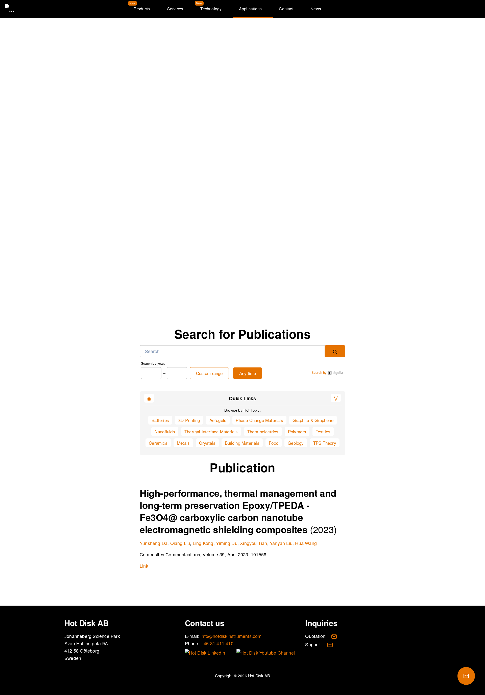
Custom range (209, 373)
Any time (247, 373)
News (315, 9)
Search (463, 9)
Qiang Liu (180, 543)
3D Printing (189, 420)
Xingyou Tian (253, 543)
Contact (286, 9)
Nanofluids (165, 431)
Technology (211, 9)
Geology (296, 443)
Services (175, 9)
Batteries (160, 420)
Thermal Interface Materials (211, 431)
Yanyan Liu (281, 543)
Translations (450, 9)
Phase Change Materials (259, 420)
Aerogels (218, 420)
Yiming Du (226, 543)
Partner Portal (477, 9)
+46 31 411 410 (217, 643)
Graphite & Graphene (313, 420)
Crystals (207, 443)
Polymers (297, 431)
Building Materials (242, 443)
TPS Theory (324, 443)
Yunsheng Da (153, 543)
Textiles (323, 431)
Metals (183, 443)
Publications (313, 43)
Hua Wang (306, 543)
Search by (319, 372)
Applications (250, 9)
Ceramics (158, 443)
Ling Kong (203, 543)
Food (273, 443)
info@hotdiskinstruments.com (248, 281)
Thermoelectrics (263, 431)
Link (144, 565)
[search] (335, 351)
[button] (336, 398)
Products (142, 9)
